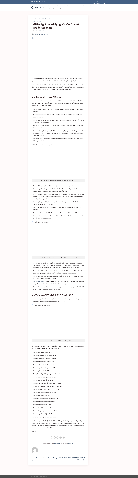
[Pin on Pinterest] (61, 437)
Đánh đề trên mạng (36, 18)
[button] (97, 3)
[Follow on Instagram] (103, 3)
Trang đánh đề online (60, 1)
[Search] (48, 6)
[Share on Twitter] (55, 437)
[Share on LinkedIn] (64, 437)
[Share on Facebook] (52, 437)
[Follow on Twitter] (104, 3)
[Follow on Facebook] (101, 3)
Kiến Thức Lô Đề (80, 1)
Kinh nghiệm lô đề (88, 1)
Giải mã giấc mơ (97, 1)
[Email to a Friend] (58, 437)
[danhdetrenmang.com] (38, 7)
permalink (70, 443)
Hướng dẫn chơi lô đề (70, 1)
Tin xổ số (104, 1)
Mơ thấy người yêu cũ (39, 281)
